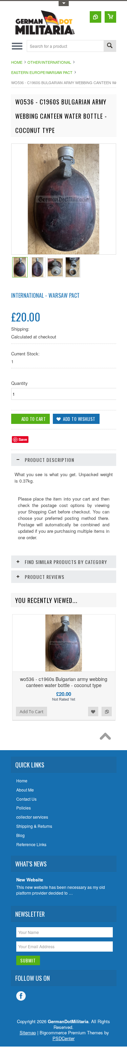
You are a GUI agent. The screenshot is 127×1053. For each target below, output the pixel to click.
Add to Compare (107, 711)
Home (16, 62)
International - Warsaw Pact (45, 295)
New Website (29, 880)
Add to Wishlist (93, 711)
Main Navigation (17, 46)
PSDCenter (63, 1038)
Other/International (49, 62)
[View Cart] (110, 17)
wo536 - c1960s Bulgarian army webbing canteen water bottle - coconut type (63, 682)
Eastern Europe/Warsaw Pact (41, 72)
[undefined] (63, 252)
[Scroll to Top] (107, 738)
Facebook (21, 996)
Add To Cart (31, 711)
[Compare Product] (95, 17)
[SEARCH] (110, 46)
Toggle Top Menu (64, 3)
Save (23, 439)
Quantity (19, 383)
